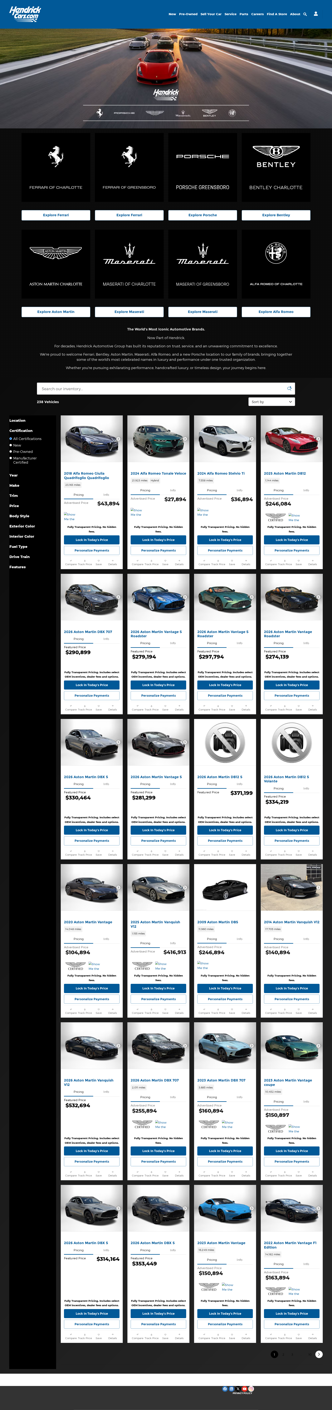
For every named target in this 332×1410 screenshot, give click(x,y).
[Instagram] (251, 1389)
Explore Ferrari (56, 215)
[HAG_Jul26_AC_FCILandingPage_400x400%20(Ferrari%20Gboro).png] (129, 167)
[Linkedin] (231, 1389)
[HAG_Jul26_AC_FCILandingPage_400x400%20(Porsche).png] (202, 167)
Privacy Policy (242, 1393)
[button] (92, 485)
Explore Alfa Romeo (276, 312)
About (295, 14)
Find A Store (277, 14)
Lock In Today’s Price (92, 540)
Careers (257, 14)
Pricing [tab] (79, 494)
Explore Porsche (202, 215)
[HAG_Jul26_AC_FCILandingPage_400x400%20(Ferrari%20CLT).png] (56, 167)
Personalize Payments (92, 550)
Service (231, 14)
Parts (244, 14)
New (172, 14)
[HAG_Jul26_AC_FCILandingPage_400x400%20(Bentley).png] (276, 167)
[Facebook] (225, 1389)
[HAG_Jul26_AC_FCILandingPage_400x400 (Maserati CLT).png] (129, 264)
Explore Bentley (276, 215)
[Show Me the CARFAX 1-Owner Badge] (138, 512)
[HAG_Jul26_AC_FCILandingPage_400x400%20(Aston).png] (56, 264)
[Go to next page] (319, 1354)
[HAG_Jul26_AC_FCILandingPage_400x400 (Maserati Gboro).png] (202, 264)
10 (310, 1354)
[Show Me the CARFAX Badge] (71, 516)
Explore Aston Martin (56, 312)
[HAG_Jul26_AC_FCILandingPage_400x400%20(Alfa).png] (276, 264)
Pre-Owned (188, 14)
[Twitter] (238, 1389)
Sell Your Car (211, 14)
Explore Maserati (129, 312)
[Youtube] (244, 1389)
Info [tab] (106, 494)
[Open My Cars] (315, 14)
